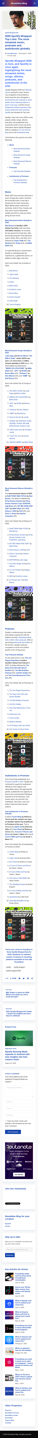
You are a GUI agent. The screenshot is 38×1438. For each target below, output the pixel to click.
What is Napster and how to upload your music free (23, 1303)
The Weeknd (14, 278)
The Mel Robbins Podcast (19, 700)
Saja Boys (21, 540)
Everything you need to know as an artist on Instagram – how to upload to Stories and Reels (24, 1363)
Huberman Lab (14, 714)
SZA (28, 550)
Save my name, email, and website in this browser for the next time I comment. (18, 1123)
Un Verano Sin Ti (15, 580)
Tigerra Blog (9, 1420)
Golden (12, 421)
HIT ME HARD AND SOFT (19, 544)
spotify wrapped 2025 (13, 971)
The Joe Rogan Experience (19, 690)
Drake (11, 282)
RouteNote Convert (12, 1413)
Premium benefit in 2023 (14, 782)
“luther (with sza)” (15, 430)
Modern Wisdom (15, 722)
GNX (11, 576)
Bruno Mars (13, 293)
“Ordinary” (13, 410)
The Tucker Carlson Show (19, 729)
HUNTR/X (22, 421)
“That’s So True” (15, 436)
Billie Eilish (13, 286)
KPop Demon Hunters (17, 535)
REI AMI (25, 423)
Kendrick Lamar (15, 289)
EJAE (29, 421)
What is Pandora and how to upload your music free (23, 1390)
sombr (25, 417)
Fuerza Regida (14, 304)
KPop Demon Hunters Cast (19, 426)
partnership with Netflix (21, 642)
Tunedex (8, 1423)
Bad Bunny (13, 271)
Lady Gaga (23, 560)
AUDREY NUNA (15, 423)
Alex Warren (23, 410)
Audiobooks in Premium (19, 176)
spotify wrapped (19, 967)
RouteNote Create (11, 1415)
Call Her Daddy (15, 704)
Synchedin (9, 1418)
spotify (8, 967)
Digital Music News (10, 1048)
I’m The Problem (15, 570)
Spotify (7, 112)
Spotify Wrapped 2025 (11, 32)
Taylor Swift (13, 274)
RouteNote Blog (19, 3)
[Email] (32, 978)
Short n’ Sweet (14, 554)
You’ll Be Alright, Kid (17, 564)
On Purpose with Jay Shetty (19, 725)
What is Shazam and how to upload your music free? (23, 1339)
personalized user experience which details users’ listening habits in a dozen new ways (18, 102)
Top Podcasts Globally (22, 171)
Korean (7, 1226)
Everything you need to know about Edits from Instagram (23, 1328)
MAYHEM (13, 560)
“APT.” (11, 403)
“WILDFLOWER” (15, 442)
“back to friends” (15, 417)
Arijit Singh (13, 301)
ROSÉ (18, 403)
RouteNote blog (23, 132)
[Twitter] (23, 978)
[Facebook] (19, 978)
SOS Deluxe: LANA (16, 550)
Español (8, 1223)
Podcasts (13, 167)
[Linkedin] (28, 978)
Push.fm (8, 1410)
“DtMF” (11, 413)
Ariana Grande (14, 297)
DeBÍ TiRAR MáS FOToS (18, 528)
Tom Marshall (12, 53)
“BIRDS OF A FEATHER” (18, 397)
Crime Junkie (14, 718)
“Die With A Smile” (16, 391)
